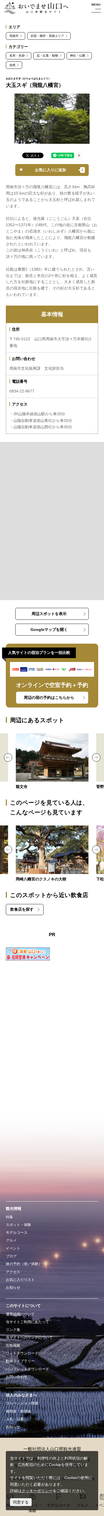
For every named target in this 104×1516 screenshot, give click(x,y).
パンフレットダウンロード (27, 1369)
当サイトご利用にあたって (27, 1322)
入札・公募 (15, 1419)
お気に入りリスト (20, 1280)
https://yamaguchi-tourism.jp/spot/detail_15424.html (52, 761)
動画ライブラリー (20, 1361)
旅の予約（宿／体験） (24, 1264)
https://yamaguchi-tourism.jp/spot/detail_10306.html (52, 853)
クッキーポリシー (37, 1491)
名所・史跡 (17, 55)
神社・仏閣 (77, 55)
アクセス (13, 1272)
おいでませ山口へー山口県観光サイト (35, 8)
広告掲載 (13, 1345)
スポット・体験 (18, 1225)
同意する (21, 1502)
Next (96, 757)
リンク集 (13, 1330)
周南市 (14, 35)
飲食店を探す (22, 909)
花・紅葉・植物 (47, 55)
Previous (8, 757)
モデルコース (16, 1232)
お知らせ (13, 1287)
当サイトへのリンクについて (29, 1337)
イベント (13, 1248)
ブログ (11, 1256)
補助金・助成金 (18, 1411)
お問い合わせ (16, 1377)
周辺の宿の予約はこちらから (49, 697)
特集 (9, 1217)
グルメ (11, 1240)
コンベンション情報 (22, 1403)
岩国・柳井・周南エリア (47, 35)
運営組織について (20, 1314)
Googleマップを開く (49, 629)
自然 (12, 65)
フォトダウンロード (22, 1353)
